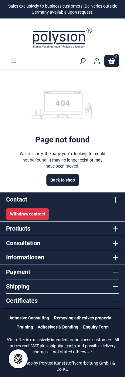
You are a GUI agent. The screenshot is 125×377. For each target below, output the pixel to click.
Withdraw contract (27, 214)
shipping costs (62, 345)
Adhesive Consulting (29, 317)
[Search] (82, 61)
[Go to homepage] (62, 38)
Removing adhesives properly (82, 317)
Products (18, 228)
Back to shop (62, 180)
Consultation (23, 243)
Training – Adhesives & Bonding (47, 327)
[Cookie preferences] (18, 359)
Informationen (25, 257)
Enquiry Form (96, 327)
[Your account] (97, 61)
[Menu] (13, 61)
